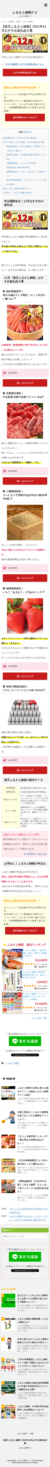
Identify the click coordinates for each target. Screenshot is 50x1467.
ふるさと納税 (12, 1063)
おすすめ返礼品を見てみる (25, 72)
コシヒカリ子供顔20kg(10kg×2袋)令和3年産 (25, 495)
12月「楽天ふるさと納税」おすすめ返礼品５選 (23, 142)
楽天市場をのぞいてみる (24, 117)
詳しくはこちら (24, 383)
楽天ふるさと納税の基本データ (16, 188)
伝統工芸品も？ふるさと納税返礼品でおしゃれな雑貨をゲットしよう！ (32, 1115)
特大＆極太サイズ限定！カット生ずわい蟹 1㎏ (24, 295)
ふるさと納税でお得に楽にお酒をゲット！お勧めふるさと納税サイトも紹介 (32, 1091)
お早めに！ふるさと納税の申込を (17, 192)
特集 (31, 1434)
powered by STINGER (29, 1463)
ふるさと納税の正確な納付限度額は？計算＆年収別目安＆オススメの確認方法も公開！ (33, 1386)
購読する (8, 1230)
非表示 (28, 132)
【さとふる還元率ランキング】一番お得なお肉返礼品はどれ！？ (32, 1140)
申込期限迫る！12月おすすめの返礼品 (20, 138)
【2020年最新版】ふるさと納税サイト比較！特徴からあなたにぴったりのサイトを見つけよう (33, 1362)
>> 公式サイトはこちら (35, 853)
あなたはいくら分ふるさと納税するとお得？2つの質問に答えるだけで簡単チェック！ (33, 1298)
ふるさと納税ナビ (25, 12)
